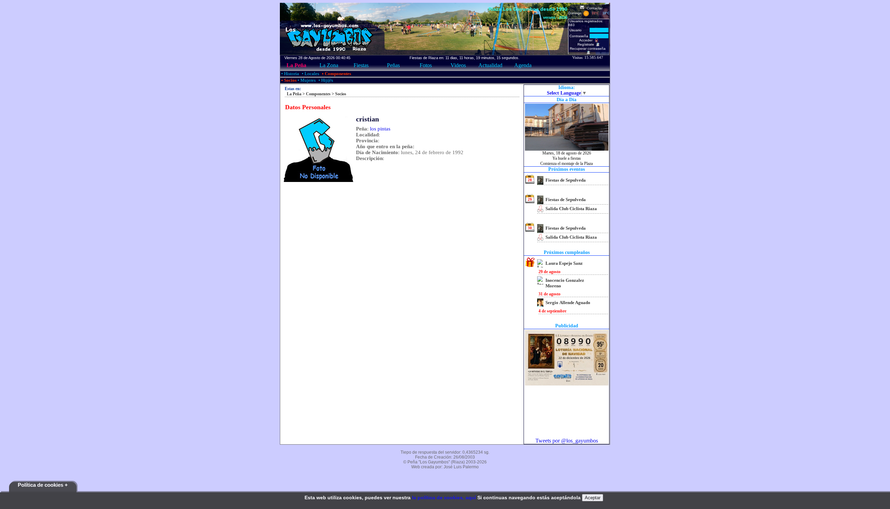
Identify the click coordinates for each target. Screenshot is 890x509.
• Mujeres (306, 80)
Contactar (593, 8)
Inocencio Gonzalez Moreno (564, 283)
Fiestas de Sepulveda (565, 180)
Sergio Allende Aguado (567, 302)
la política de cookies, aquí (444, 497)
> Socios (338, 94)
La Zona (328, 65)
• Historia (289, 73)
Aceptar (592, 497)
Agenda (523, 65)
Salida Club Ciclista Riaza (571, 208)
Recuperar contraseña (589, 48)
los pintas (380, 129)
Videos (458, 65)
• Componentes (336, 73)
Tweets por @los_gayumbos (566, 441)
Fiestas (361, 65)
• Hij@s (325, 80)
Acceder (586, 40)
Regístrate (586, 44)
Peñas (393, 65)
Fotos (426, 65)
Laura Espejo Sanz (564, 263)
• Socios (288, 80)
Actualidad (490, 65)
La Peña (296, 65)
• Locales (310, 73)
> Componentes (316, 94)
